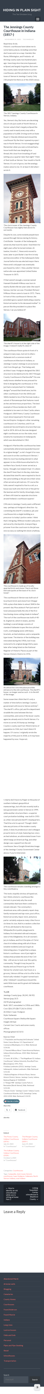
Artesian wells (9, 1284)
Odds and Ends (10, 1335)
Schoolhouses (9, 1356)
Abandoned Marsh (11, 1279)
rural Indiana (20, 1178)
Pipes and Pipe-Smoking (13, 1345)
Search (6, 1375)
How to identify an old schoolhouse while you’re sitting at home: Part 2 (12, 1193)
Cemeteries (8, 1294)
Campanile (12, 1174)
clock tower (21, 1174)
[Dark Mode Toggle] (37, 1387)
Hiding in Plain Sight (22, 10)
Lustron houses (10, 1330)
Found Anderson (10, 1309)
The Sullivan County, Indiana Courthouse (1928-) (11, 1152)
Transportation (10, 1361)
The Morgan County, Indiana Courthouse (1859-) (30, 1139)
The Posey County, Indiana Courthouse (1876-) (11, 1139)
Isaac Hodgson (19, 1176)
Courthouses (18, 1170)
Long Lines (8, 1325)
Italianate (29, 1176)
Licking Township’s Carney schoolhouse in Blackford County (32, 1193)
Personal (7, 1340)
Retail (6, 1350)
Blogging (7, 1289)
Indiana (7, 1320)
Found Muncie (9, 1315)
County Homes (10, 1299)
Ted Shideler (28, 39)
